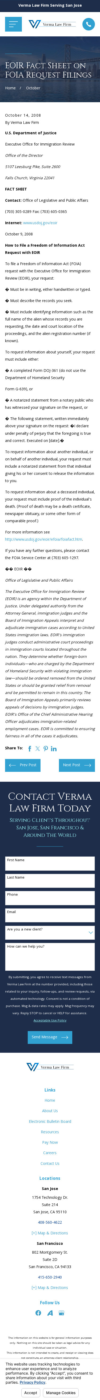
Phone (12, 895)
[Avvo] (50, 1313)
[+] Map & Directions (50, 1233)
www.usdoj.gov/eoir (40, 223)
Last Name (16, 878)
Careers (50, 1153)
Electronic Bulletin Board (50, 1122)
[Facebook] (38, 1313)
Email (11, 912)
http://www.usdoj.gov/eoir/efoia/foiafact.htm (43, 540)
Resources (50, 1132)
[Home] (52, 24)
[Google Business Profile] (61, 1313)
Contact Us (50, 1164)
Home (50, 1101)
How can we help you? (26, 947)
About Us (50, 1111)
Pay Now (50, 1143)
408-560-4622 (50, 1223)
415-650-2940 (50, 1278)
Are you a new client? (25, 930)
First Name (16, 860)
